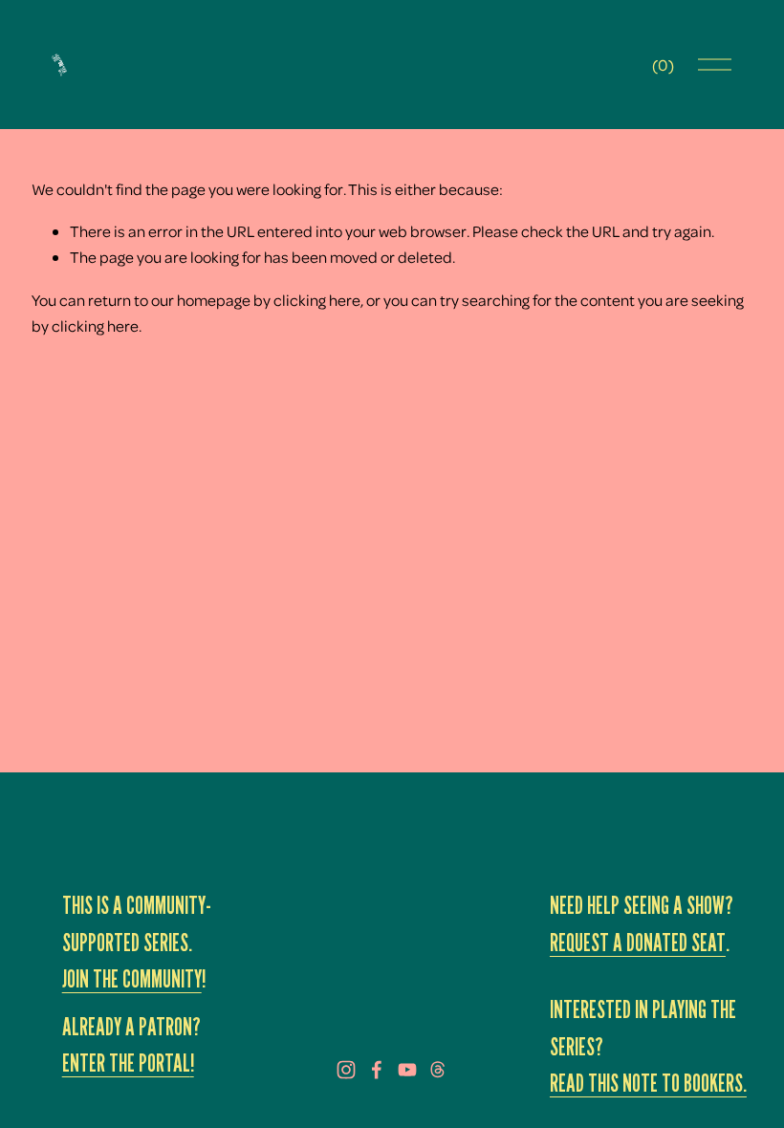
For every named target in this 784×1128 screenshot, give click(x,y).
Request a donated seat (638, 942)
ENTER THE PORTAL (126, 1063)
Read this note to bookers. (648, 1083)
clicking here (316, 300)
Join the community (132, 979)
